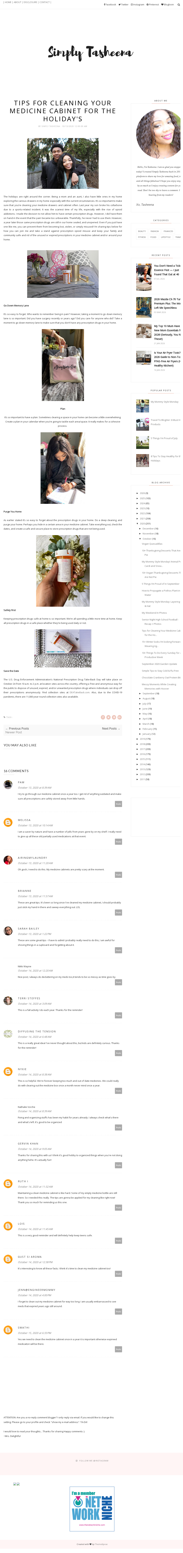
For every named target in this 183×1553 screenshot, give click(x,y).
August (146, 698)
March (146, 723)
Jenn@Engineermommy (36, 1290)
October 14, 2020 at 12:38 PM (35, 1262)
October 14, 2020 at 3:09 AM (34, 1003)
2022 (142, 513)
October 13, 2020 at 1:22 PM (34, 934)
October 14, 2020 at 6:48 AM (34, 1036)
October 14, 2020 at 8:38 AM (34, 1074)
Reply (118, 804)
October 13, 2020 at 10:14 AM (35, 825)
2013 (142, 769)
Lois (21, 1223)
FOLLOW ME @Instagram (93, 1460)
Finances (168, 231)
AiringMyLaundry (32, 857)
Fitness (142, 237)
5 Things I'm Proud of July (164, 438)
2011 (142, 779)
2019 (142, 738)
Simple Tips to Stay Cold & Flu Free (160, 670)
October (147, 538)
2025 (142, 498)
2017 (142, 749)
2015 (142, 759)
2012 (142, 774)
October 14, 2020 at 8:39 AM (34, 1111)
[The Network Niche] (92, 1530)
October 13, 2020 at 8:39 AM (34, 787)
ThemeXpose (101, 1544)
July (144, 703)
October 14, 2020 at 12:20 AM (35, 970)
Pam (21, 782)
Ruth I (23, 1181)
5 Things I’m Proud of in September (160, 583)
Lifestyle (165, 237)
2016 (142, 754)
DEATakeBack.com (80, 692)
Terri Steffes (29, 998)
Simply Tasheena (51, 126)
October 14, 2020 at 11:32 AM (35, 1186)
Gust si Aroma (30, 1256)
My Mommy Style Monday (165, 401)
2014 (142, 764)
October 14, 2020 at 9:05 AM (34, 1149)
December (148, 528)
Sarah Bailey (28, 928)
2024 (142, 503)
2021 (142, 518)
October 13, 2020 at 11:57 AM (35, 896)
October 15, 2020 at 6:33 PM (34, 1333)
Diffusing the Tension (37, 1031)
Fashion (155, 231)
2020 (142, 523)
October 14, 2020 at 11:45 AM (35, 1229)
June (145, 708)
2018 (142, 744)
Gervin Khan (28, 1143)
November (148, 533)
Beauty (142, 231)
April (145, 718)
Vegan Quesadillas (152, 543)
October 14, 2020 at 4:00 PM (34, 1295)
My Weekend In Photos (154, 612)
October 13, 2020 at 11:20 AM (35, 863)
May (145, 713)
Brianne (24, 890)
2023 (142, 508)
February (147, 728)
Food (153, 237)
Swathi (23, 1327)
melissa (24, 820)
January (147, 733)
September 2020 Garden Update (159, 664)
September (149, 693)
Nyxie (22, 1069)
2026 (142, 493)
